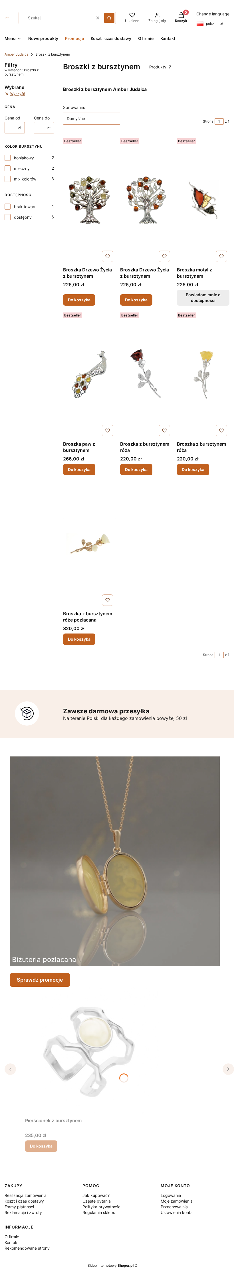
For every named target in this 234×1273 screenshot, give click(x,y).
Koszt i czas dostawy (24, 1201)
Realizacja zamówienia (26, 1195)
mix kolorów (25, 178)
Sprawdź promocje (40, 980)
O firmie (12, 1236)
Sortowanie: (74, 107)
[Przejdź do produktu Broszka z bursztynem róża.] (146, 374)
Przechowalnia (174, 1206)
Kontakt (12, 1242)
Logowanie (171, 1195)
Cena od (12, 117)
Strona (208, 121)
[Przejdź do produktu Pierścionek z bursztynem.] (96, 1051)
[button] (109, 18)
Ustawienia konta (177, 1212)
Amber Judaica (17, 54)
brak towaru (25, 206)
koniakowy (24, 157)
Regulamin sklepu (98, 1212)
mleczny (22, 168)
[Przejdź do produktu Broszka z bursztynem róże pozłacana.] (89, 544)
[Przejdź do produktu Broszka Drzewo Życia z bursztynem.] (89, 200)
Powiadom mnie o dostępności (203, 297)
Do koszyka (79, 299)
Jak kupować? (96, 1195)
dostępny (23, 217)
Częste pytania (96, 1201)
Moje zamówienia (177, 1201)
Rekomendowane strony (27, 1248)
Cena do (42, 117)
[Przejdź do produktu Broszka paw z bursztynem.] (89, 374)
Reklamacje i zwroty (23, 1212)
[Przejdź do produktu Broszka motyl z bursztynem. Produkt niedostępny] (203, 200)
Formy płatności (19, 1206)
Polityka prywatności (101, 1206)
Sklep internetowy (111, 1265)
